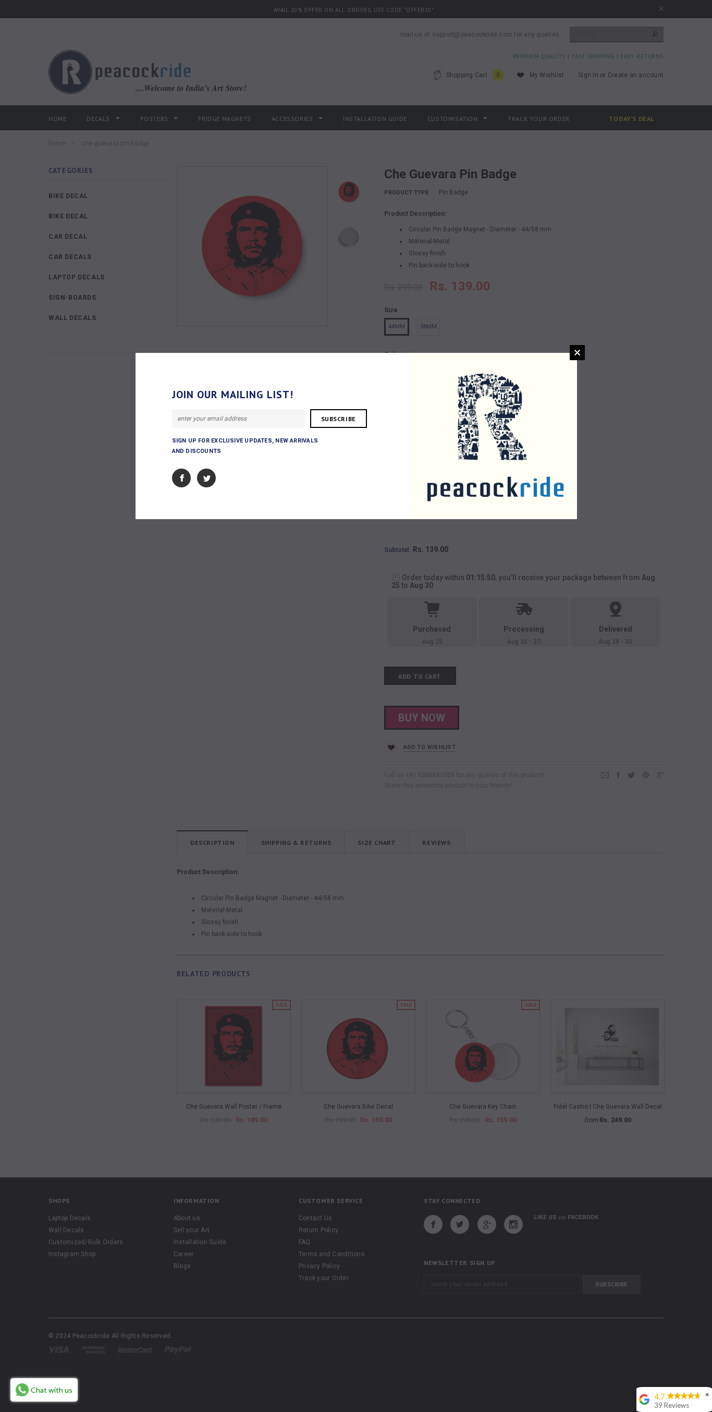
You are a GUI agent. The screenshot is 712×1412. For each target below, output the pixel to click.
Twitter (206, 478)
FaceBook (181, 478)
